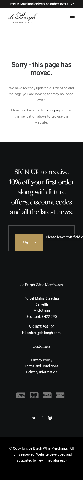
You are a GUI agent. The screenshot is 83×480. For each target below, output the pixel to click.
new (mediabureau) (52, 460)
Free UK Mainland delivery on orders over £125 (41, 4)
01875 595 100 (43, 327)
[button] (72, 18)
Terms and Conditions (42, 366)
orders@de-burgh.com (44, 333)
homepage (53, 110)
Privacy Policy (41, 360)
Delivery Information (41, 372)
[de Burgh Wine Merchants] (23, 17)
